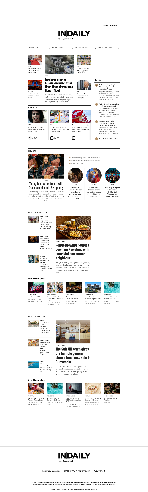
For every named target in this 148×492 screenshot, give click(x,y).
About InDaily (93, 489)
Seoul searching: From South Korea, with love (86, 158)
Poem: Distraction (77, 163)
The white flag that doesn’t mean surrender (85, 160)
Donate (105, 25)
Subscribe (113, 25)
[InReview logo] (100, 471)
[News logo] (51, 471)
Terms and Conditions (82, 489)
